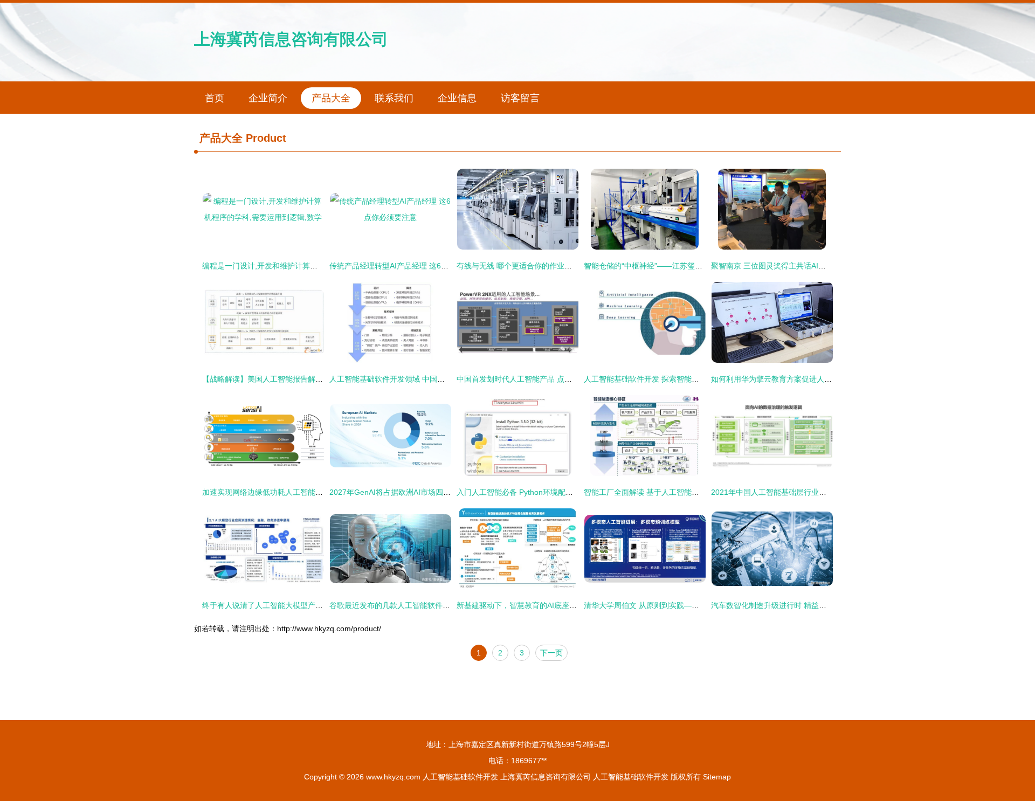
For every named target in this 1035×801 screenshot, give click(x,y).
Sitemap (717, 776)
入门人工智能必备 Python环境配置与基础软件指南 (541, 492)
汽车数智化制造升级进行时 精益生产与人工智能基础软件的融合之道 (825, 605)
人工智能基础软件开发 (460, 776)
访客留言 (520, 98)
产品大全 (331, 98)
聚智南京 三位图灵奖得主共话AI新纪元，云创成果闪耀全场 (810, 265)
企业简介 (268, 98)
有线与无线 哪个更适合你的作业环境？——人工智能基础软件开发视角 (575, 265)
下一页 (551, 652)
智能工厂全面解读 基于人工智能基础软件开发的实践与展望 (683, 492)
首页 (214, 98)
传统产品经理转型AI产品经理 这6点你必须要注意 (411, 265)
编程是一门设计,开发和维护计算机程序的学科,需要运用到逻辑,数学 (314, 265)
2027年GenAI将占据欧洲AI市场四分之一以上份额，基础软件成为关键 (446, 492)
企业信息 (457, 98)
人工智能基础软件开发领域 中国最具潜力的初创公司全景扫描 (432, 379)
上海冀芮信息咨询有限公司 (291, 39)
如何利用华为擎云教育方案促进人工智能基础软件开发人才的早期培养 (828, 379)
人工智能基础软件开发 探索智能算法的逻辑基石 (664, 379)
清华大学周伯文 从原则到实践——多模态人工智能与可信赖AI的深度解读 (705, 605)
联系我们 (394, 98)
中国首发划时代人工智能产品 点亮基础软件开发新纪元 (548, 379)
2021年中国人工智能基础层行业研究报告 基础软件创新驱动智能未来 (826, 492)
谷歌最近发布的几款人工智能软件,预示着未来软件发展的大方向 (436, 605)
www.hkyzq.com (393, 776)
